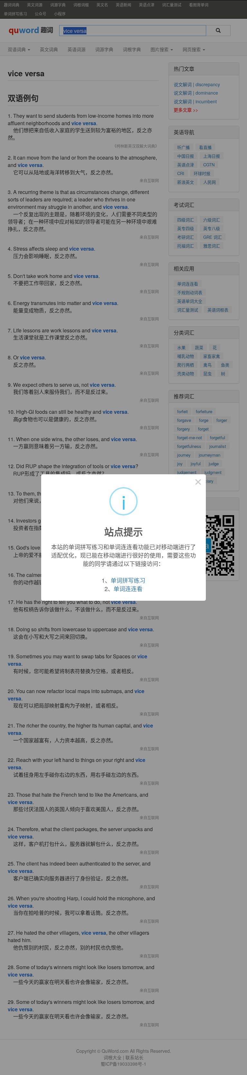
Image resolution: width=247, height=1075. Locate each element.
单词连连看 (128, 588)
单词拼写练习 (128, 580)
